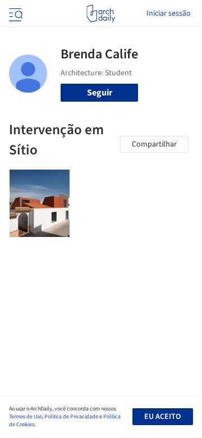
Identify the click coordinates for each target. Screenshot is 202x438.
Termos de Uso (25, 417)
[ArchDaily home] (100, 13)
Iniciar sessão (168, 13)
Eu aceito (162, 416)
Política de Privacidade (71, 417)
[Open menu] (14, 13)
